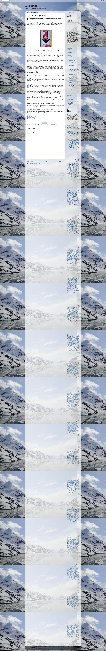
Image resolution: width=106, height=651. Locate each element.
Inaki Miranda (75, 459)
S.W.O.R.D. (72, 546)
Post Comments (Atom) (36, 163)
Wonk (71, 639)
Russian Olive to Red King (74, 544)
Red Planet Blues (75, 538)
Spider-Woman (71, 163)
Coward (68, 403)
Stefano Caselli (70, 334)
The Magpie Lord (74, 595)
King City (68, 303)
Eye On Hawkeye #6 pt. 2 (73, 64)
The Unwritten (75, 195)
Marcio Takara (69, 494)
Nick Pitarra (75, 169)
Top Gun (77, 624)
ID (68, 290)
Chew (69, 172)
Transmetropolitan (72, 258)
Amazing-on (71, 80)
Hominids (71, 455)
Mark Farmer (73, 495)
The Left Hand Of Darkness (71, 593)
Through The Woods (73, 348)
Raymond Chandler (70, 536)
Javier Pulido (69, 191)
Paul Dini (68, 523)
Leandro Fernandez (74, 305)
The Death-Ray (72, 573)
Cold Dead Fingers (71, 399)
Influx (76, 461)
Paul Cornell (72, 203)
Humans (69, 456)
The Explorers (69, 578)
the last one (35, 24)
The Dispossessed (73, 341)
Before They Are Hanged (74, 378)
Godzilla (73, 288)
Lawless (71, 488)
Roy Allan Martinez (76, 542)
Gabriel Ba (74, 173)
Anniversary (72, 370)
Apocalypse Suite (70, 371)
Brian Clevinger (76, 148)
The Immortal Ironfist (48, 69)
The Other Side (74, 604)
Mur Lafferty (73, 510)
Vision (71, 629)
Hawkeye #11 (76, 454)
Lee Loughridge (76, 152)
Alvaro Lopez (71, 158)
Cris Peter (69, 168)
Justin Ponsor (75, 481)
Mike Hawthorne (69, 506)
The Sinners (75, 610)
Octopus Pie (69, 248)
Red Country (69, 538)
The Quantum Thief (69, 606)
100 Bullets (77, 207)
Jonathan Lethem (70, 201)
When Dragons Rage (75, 635)
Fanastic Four (75, 424)
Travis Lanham (69, 170)
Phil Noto (76, 218)
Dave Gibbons (75, 408)
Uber (70, 351)
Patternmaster (76, 522)
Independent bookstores (70, 461)
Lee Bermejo (68, 489)
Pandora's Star (70, 521)
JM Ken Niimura (69, 464)
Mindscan (74, 507)
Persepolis (72, 321)
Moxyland (77, 509)
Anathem (77, 262)
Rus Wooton (76, 165)
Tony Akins (69, 624)
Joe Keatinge (70, 215)
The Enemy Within (76, 576)
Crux (76, 405)
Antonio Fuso (77, 370)
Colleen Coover (73, 232)
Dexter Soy (72, 198)
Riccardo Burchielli (70, 250)
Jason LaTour (75, 190)
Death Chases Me (70, 283)
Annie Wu (75, 170)
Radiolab (72, 535)
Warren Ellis (69, 142)
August (70, 86)
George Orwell (77, 436)
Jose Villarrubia (75, 479)
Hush (72, 456)
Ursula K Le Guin (74, 224)
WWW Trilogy (77, 630)
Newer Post (30, 161)
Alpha (76, 365)
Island (71, 190)
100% (75, 260)
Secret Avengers (76, 175)
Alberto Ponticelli (71, 208)
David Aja (31, 124)
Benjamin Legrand (69, 380)
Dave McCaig (75, 234)
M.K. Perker (69, 492)
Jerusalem (74, 294)
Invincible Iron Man (69, 463)
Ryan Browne (69, 545)
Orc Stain (76, 519)
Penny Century (73, 524)
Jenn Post (69, 169)
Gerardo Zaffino (70, 437)
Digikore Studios (73, 236)
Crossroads (72, 405)
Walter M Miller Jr (72, 632)
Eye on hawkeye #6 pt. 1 (73, 65)
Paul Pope (73, 320)
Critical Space (73, 404)
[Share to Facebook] (45, 123)
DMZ (70, 233)
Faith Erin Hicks (73, 200)
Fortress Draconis (75, 430)
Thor (67, 258)
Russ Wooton (73, 220)
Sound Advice (69, 254)
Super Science (69, 103)
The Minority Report (76, 598)
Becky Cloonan (73, 187)
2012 (69, 55)
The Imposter (72, 342)
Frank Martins (75, 286)
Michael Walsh (74, 164)
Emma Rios (69, 148)
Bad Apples (71, 375)
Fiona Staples (74, 159)
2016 (69, 49)
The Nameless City (73, 600)
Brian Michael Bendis (70, 276)
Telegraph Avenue (73, 566)
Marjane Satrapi (74, 310)
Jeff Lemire (75, 168)
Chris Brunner (72, 395)
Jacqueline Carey (72, 465)
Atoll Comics (31, 5)
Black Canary (72, 274)
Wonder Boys (69, 638)
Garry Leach (68, 435)
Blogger (55, 648)
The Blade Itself (76, 569)
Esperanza (75, 422)
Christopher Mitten (74, 279)
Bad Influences (72, 376)
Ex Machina (72, 423)
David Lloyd (69, 282)
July (70, 88)
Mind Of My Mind (75, 506)
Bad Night (76, 376)
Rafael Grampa (77, 535)
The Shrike (70, 610)
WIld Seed (72, 630)
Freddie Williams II (72, 432)
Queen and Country (74, 249)
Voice (73, 629)
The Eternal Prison (70, 577)
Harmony (71, 454)
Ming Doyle (77, 314)
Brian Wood (69, 167)
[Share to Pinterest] (46, 123)
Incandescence (69, 460)
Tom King (68, 622)
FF (78, 188)
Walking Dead (72, 631)
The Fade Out (70, 579)
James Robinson (76, 291)
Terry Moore (76, 337)
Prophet (68, 219)
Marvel (68, 311)
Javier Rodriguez (71, 149)
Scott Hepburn (77, 550)
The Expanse (76, 577)
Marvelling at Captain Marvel (73, 162)
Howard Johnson (76, 455)
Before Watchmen (69, 379)
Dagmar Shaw (72, 406)
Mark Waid (71, 146)
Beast (74, 377)
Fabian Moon (73, 237)
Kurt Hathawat (72, 485)
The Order (69, 604)
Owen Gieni (74, 248)
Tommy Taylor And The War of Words (73, 623)
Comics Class (77, 400)
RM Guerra (77, 322)
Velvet (72, 259)
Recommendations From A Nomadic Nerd (73, 537)
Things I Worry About (70, 104)
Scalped (68, 332)
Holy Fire (68, 455)
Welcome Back (73, 634)
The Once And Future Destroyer (74, 603)
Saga (69, 166)
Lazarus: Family (75, 488)
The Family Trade (75, 579)
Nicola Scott (74, 516)
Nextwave (72, 317)
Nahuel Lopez (73, 512)
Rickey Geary (73, 540)
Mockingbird (72, 508)
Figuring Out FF (71, 428)
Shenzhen (77, 333)
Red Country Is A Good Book (74, 69)
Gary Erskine (75, 287)
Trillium (74, 350)
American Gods (75, 367)
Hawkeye (41, 124)
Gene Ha (72, 435)
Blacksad (77, 274)
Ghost (74, 437)
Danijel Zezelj (75, 233)
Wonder (76, 637)
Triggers (68, 626)
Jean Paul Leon (70, 293)
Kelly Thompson (71, 483)
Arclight (75, 371)
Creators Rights (75, 280)
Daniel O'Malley (77, 407)
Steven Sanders (72, 565)
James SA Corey (75, 466)
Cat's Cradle (68, 392)
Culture (68, 406)
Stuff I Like (68, 336)
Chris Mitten (77, 395)
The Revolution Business (73, 607)
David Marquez (74, 282)
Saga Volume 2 (77, 546)
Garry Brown (69, 287)
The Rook (74, 608)
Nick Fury (72, 515)
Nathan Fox (71, 513)
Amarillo (72, 366)
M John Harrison (76, 491)
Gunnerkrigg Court (75, 449)
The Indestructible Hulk (72, 255)
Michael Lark (69, 202)
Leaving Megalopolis (70, 306)
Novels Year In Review (71, 319)
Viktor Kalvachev (73, 628)
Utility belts (74, 627)
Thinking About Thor (74, 257)
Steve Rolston (76, 334)
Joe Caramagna (76, 145)
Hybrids (75, 456)
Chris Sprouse (74, 397)
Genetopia (76, 435)
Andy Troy (68, 370)
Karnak (75, 482)
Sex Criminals (71, 176)
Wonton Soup (76, 639)
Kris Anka (73, 303)
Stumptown (77, 205)
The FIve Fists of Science (75, 578)
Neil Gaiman (73, 316)
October (70, 83)
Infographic (75, 160)
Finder (78, 200)
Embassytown (69, 421)
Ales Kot (70, 144)
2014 (69, 52)
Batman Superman (69, 377)
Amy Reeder (73, 262)
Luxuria (72, 308)
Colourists (76, 399)
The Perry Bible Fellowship (74, 605)
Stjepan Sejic (75, 335)
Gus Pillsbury (68, 450)
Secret (77, 252)
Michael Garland (72, 313)
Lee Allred (76, 306)
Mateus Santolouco (73, 311)
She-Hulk (73, 222)
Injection (68, 462)
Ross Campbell (70, 542)
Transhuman (75, 625)
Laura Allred (73, 304)
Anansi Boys (73, 368)
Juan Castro (68, 480)
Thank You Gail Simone (73, 70)
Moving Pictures (72, 509)
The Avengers (69, 338)
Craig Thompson (69, 280)
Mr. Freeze (69, 510)
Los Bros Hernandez (70, 307)
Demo (68, 236)
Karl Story (71, 482)
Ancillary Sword (75, 369)
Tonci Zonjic (74, 349)
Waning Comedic (69, 225)
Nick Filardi (76, 318)
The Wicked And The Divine (74, 143)
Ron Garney (72, 541)
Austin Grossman (69, 228)
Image (77, 458)
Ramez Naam (70, 323)
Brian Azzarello (75, 178)
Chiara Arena (68, 394)
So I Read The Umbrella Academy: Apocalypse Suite (73, 78)
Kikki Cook (73, 484)
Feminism (74, 427)
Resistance (73, 539)
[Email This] (42, 123)
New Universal (70, 514)
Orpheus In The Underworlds (71, 520)
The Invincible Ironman (72, 343)
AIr (73, 362)
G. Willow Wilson (73, 189)
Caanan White (73, 278)
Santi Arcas (77, 204)
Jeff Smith (76, 293)
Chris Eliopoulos (74, 147)
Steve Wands (70, 335)
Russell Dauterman (70, 251)
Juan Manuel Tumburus (74, 480)
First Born (76, 428)
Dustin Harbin (70, 284)
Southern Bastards (71, 205)
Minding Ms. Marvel (69, 507)
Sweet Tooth (70, 206)
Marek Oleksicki (71, 309)
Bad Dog (75, 375)
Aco (76, 363)
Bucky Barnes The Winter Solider (72, 179)
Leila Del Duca (72, 244)
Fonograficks (68, 429)
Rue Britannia (70, 543)
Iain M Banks (74, 457)
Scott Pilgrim (72, 252)
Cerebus (72, 392)
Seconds (69, 551)
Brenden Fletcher (71, 229)
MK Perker (73, 492)
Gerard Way (69, 288)
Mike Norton (69, 165)
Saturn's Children (75, 547)
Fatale (69, 189)
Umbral (69, 352)
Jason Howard (76, 292)
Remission (68, 539)
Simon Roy (68, 194)
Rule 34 (74, 543)
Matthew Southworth (71, 217)
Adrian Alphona (72, 261)
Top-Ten (57, 124)
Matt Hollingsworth (52, 124)
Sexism (73, 253)
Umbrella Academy (75, 352)
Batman (76, 196)
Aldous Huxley (72, 365)
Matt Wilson (74, 132)
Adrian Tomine (69, 364)
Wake (68, 631)
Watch (77, 632)
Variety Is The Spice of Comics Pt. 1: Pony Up (73, 58)
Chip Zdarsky (75, 167)
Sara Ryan (69, 547)
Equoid (71, 422)
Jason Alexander (70, 292)
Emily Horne (73, 421)
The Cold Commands (75, 571)
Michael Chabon (70, 174)
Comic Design (69, 400)
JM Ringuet (74, 464)
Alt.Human (68, 366)
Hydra (78, 456)
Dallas (75, 406)
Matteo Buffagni (72, 312)
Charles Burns (77, 392)
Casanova (54, 92)
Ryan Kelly (72, 204)
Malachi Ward (73, 493)
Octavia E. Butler (72, 518)
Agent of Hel (74, 364)
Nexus (74, 514)
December (71, 56)
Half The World (74, 451)
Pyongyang (72, 322)
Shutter (76, 253)
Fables (77, 423)
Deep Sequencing (70, 99)
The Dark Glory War (69, 572)
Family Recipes (69, 424)
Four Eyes (68, 431)
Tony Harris (73, 624)
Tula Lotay (71, 626)
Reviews (68, 95)
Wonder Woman (76, 225)
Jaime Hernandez (69, 291)
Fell (71, 427)
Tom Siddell (72, 622)
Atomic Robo (74, 150)
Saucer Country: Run (70, 548)
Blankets (69, 275)
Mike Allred (72, 314)
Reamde (76, 536)
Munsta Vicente (72, 192)
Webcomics (68, 634)
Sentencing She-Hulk (73, 552)
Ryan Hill (74, 545)
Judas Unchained (69, 481)
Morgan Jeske (72, 246)
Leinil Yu (73, 489)
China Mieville (74, 394)
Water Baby (73, 633)
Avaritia (72, 374)
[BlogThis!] (43, 123)
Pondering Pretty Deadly (74, 193)
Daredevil (68, 161)
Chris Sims (74, 396)
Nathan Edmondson (74, 247)
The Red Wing (73, 345)
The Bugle (68, 570)
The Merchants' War (69, 598)
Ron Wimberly (77, 541)
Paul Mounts (73, 523)
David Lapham (75, 281)
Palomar (77, 520)
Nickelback (76, 515)
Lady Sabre (69, 486)
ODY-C (73, 218)
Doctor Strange (76, 283)
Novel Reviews (69, 98)
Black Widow (75, 166)
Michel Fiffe (74, 202)
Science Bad (72, 333)
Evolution (68, 423)
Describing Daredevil (73, 188)
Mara (77, 493)
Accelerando (73, 363)
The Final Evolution (69, 580)
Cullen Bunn (69, 281)
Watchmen (68, 633)
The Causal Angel (73, 570)
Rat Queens (73, 219)
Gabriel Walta (75, 434)
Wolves (73, 637)
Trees (71, 350)
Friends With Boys (73, 433)
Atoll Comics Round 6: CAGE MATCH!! (72, 61)
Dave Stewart (69, 235)
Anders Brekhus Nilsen (71, 263)
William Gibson (69, 636)
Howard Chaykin (76, 289)
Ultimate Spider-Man (75, 351)
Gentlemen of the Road (70, 436)
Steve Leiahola (73, 564)
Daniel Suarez (70, 408)
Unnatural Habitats (69, 627)
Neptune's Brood (76, 513)
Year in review (70, 260)
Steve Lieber (73, 223)
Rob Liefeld (76, 250)
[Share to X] (44, 123)
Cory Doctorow (72, 402)
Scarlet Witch (73, 332)
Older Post (61, 161)
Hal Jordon (76, 450)
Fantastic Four (69, 425)
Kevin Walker (77, 483)
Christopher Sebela (73, 231)
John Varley (73, 477)
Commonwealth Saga (71, 401)
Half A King (68, 451)
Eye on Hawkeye (37, 124)
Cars (77, 391)
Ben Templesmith (75, 379)
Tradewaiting (70, 625)
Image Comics (69, 459)
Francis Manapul (73, 431)
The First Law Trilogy (73, 581)
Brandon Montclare (75, 275)
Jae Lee (70, 466)
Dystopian (75, 420)
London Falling (71, 491)
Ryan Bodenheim (73, 221)
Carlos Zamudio (69, 391)
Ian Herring (72, 290)
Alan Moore (70, 226)
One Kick (71, 519)
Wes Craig (72, 207)
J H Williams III (75, 463)
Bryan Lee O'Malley (71, 230)
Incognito (75, 460)
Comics (73, 400)
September (71, 85)
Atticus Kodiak (75, 227)
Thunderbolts (69, 349)
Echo (74, 284)
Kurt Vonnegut (77, 485)
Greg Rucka (76, 140)
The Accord (71, 567)
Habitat (73, 450)
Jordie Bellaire (71, 135)
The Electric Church (69, 576)
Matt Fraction (46, 124)
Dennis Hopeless (75, 161)
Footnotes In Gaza (74, 429)
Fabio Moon (72, 285)
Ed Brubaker (69, 145)
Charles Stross (76, 171)
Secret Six (68, 253)
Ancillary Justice (70, 369)
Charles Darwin (70, 393)
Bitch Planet (69, 171)
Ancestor (77, 368)
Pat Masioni (74, 521)
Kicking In (69, 484)
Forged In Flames (69, 430)
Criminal (73, 172)
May (70, 91)
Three (68, 348)
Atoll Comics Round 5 (72, 74)
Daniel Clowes (71, 407)
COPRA (68, 197)
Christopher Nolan (69, 398)
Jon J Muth (73, 478)
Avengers (74, 228)
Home (46, 161)
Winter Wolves (74, 636)
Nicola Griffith (69, 516)
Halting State (73, 452)
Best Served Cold (75, 380)
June (70, 89)
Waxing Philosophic (70, 100)
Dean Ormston (75, 235)
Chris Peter (69, 396)
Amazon (70, 367)
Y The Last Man (76, 259)
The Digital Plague (75, 575)
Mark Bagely (74, 494)
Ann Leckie (71, 264)
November (71, 82)
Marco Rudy (74, 191)
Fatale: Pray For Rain (73, 426)
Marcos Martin (76, 308)
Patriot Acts (71, 522)
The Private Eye (73, 344)
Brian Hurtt (77, 229)
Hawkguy (68, 160)
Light (75, 490)
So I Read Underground (73, 62)
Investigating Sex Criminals (74, 462)
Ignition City (72, 458)
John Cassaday (75, 215)
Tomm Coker (77, 622)
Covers (77, 402)
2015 (69, 51)
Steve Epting (74, 254)
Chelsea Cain (76, 393)
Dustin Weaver (69, 420)
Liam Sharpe (71, 490)
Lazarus (76, 201)
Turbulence (76, 626)
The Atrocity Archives (69, 569)
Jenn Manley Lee (69, 294)
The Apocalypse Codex (74, 568)
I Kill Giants (69, 457)
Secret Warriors (73, 551)
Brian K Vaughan (70, 151)
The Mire (69, 599)
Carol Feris (73, 391)
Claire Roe (74, 398)
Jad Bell (76, 290)
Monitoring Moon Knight (72, 315)
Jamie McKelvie (75, 134)
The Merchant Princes (75, 597)
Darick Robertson (69, 234)
